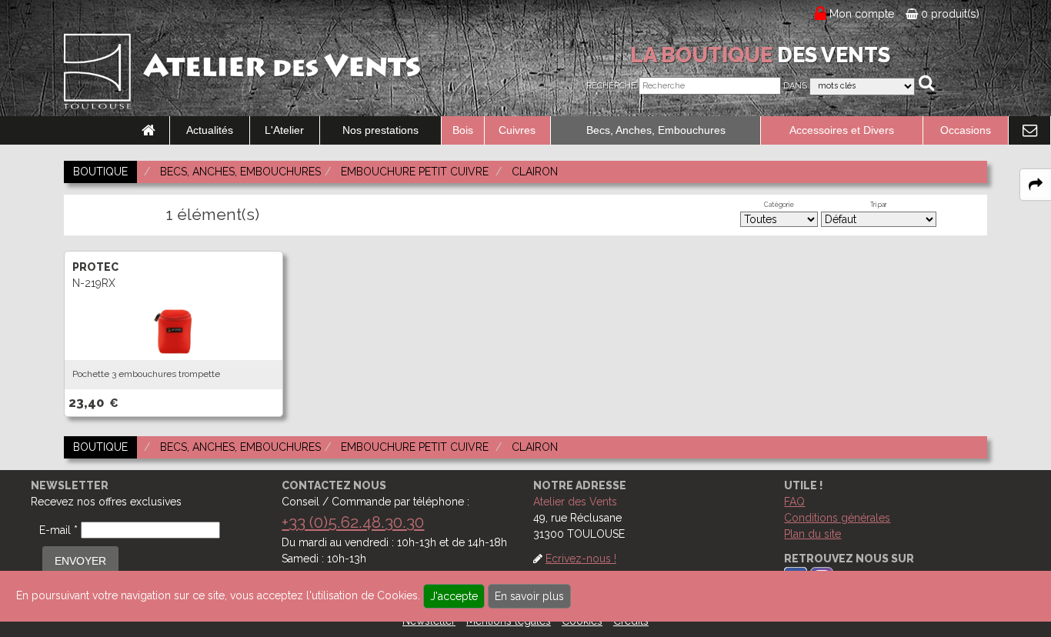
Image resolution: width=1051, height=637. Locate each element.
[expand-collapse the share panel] (1035, 184)
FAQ (794, 501)
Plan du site (812, 534)
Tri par (878, 204)
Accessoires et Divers (841, 130)
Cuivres (517, 130)
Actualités (209, 130)
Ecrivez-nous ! (581, 558)
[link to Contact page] (1029, 130)
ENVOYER (80, 561)
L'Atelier (284, 130)
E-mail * (58, 530)
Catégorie (779, 204)
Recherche (611, 86)
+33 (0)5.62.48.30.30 (353, 522)
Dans (795, 86)
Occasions (965, 130)
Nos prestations (380, 130)
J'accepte (454, 596)
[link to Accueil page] (148, 130)
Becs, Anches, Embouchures (656, 130)
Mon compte (862, 14)
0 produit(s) (948, 14)
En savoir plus (529, 596)
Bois (462, 130)
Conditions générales (837, 518)
